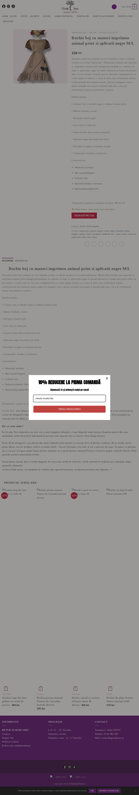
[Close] (107, 378)
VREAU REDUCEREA (69, 409)
